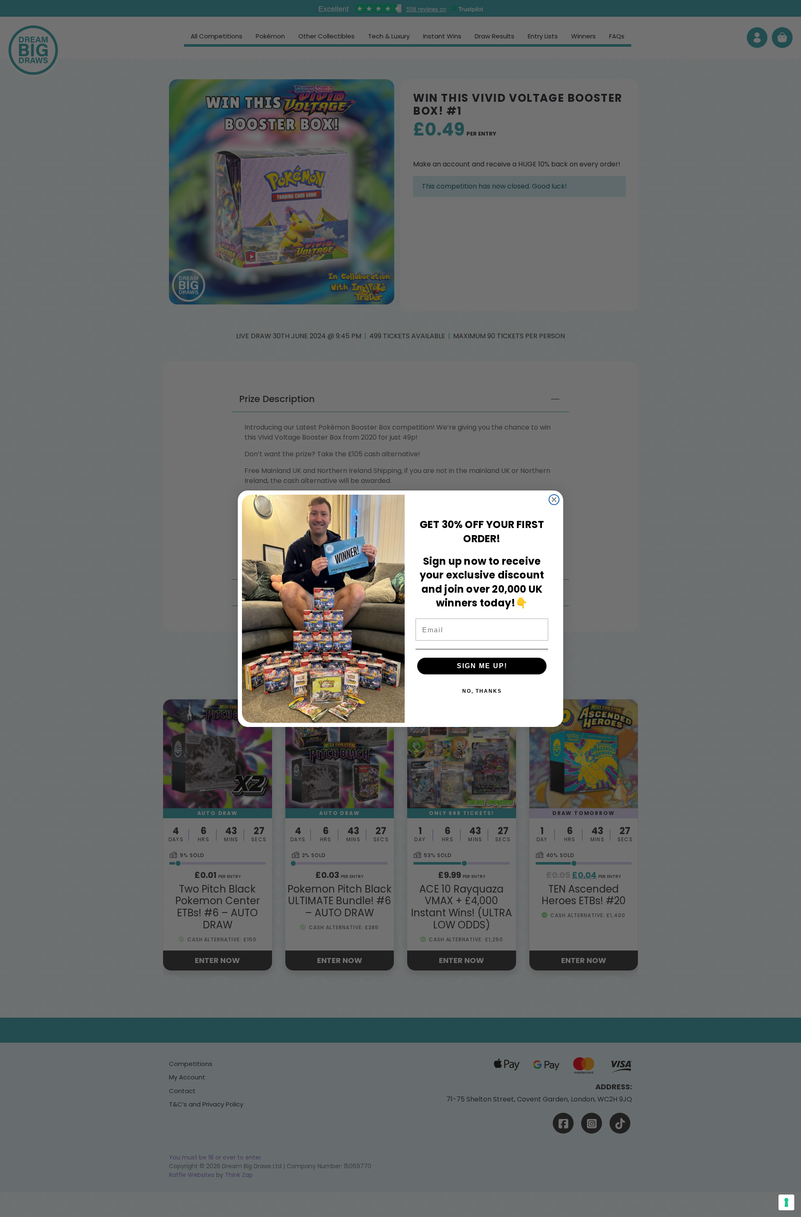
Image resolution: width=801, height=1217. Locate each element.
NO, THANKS (482, 691)
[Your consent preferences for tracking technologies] (786, 1202)
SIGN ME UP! (482, 665)
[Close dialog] (554, 500)
